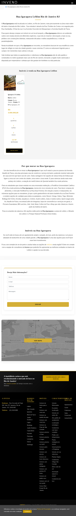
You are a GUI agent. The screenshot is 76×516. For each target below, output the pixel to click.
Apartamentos (69, 404)
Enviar (38, 304)
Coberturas (68, 410)
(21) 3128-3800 (13, 410)
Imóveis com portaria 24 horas (43, 471)
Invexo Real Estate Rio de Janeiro (43, 488)
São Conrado (30, 409)
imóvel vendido (11, 383)
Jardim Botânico (31, 428)
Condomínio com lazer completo (55, 430)
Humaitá (29, 433)
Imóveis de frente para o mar (43, 405)
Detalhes (14, 150)
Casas (66, 407)
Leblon (29, 406)
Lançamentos (68, 418)
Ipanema (29, 412)
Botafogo (29, 425)
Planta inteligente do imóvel (56, 442)
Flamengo (30, 436)
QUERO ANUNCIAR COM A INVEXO (55, 378)
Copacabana (30, 430)
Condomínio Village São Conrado (55, 462)
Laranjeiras (30, 439)
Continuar (27, 511)
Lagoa (28, 422)
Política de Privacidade (43, 509)
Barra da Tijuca (31, 414)
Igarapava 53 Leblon (14, 94)
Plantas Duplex (56, 457)
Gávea (29, 441)
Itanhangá (30, 444)
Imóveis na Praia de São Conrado (43, 427)
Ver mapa (38, 341)
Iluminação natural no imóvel (55, 474)
